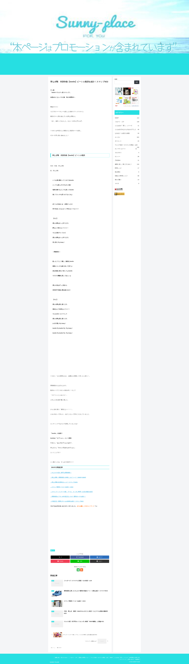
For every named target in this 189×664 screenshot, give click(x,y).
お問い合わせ (131, 659)
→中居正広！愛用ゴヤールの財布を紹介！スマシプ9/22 (66, 501)
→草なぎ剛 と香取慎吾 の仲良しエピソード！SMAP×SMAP (68, 477)
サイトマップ (123, 659)
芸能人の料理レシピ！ (84, 657)
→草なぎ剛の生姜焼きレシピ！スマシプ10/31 (64, 482)
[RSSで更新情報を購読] (81, 569)
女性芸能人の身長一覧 (134, 657)
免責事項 (137, 659)
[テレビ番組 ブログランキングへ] (119, 189)
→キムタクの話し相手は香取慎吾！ (61, 472)
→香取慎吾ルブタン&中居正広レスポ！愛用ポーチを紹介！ (68, 496)
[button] (99, 561)
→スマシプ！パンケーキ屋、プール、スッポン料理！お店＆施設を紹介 (71, 491)
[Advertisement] (94, 64)
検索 (116, 79)
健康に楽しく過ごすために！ (61, 657)
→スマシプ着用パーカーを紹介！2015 (61, 487)
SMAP (53, 550)
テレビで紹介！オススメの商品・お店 (99, 657)
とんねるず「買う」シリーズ (121, 657)
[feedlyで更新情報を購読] (78, 569)
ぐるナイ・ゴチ (73, 657)
